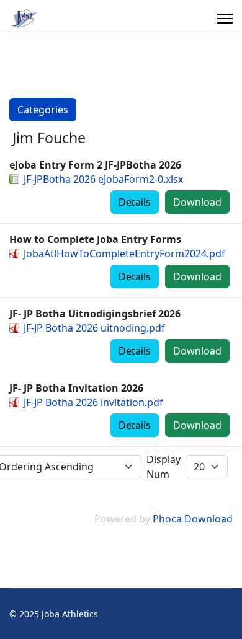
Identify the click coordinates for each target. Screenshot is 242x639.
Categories (42, 110)
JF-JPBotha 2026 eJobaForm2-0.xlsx (103, 179)
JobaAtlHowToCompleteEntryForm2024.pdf (124, 253)
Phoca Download (193, 519)
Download (197, 202)
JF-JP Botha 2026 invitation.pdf (93, 402)
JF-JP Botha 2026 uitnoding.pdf (94, 328)
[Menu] (225, 18)
